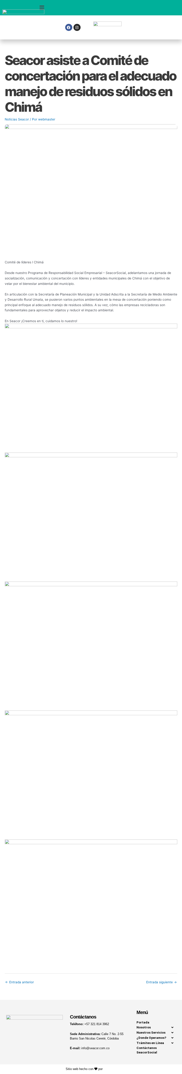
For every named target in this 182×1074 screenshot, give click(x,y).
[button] (42, 7)
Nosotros (143, 1027)
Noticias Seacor (17, 119)
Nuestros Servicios (150, 1032)
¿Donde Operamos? (151, 1038)
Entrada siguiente (161, 982)
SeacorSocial (146, 1052)
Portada (142, 1022)
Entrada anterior (19, 982)
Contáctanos (146, 1048)
